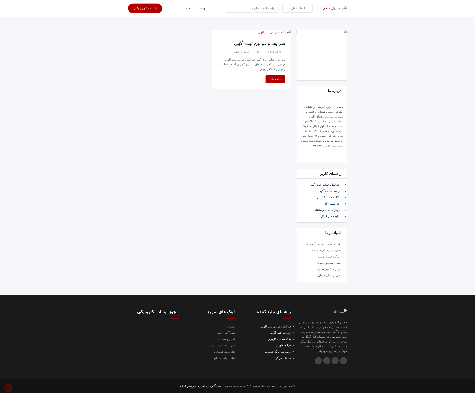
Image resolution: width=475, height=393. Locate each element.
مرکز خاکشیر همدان (329, 269)
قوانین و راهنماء (241, 51)
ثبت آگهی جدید (226, 332)
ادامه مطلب (275, 79)
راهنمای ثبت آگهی (329, 191)
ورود (202, 8)
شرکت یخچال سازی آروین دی (323, 243)
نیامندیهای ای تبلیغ (224, 358)
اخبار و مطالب (226, 339)
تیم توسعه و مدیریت (223, 345)
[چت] (172, 8)
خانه (187, 8)
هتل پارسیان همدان (329, 275)
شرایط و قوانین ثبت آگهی (325, 184)
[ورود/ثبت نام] (166, 8)
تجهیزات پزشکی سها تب (326, 250)
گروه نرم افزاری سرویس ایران (198, 385)
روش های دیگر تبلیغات (326, 209)
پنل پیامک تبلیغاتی (224, 351)
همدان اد (230, 326)
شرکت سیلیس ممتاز (328, 256)
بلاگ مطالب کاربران (328, 197)
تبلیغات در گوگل (330, 216)
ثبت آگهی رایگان (143, 8)
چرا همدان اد (332, 203)
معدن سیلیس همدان (329, 262)
